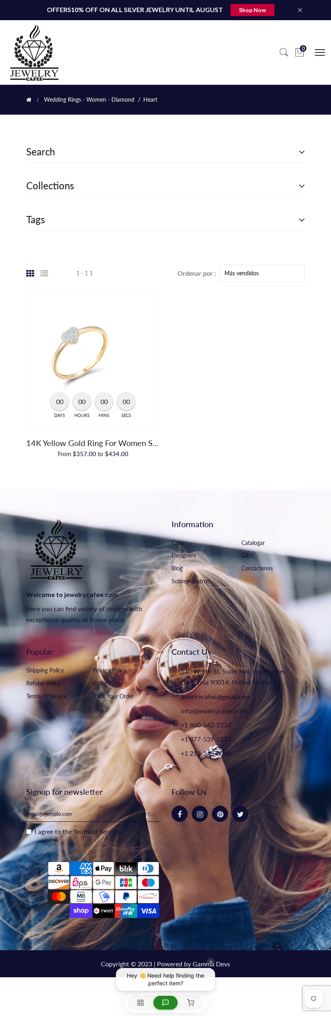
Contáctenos (257, 568)
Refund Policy (43, 683)
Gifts (247, 555)
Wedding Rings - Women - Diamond (89, 100)
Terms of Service (46, 696)
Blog (177, 568)
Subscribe (142, 813)
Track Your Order (113, 696)
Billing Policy (107, 683)
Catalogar (253, 542)
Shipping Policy (45, 670)
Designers (184, 555)
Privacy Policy (109, 670)
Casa (177, 542)
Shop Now (252, 9)
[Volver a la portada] (28, 100)
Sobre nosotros (190, 581)
